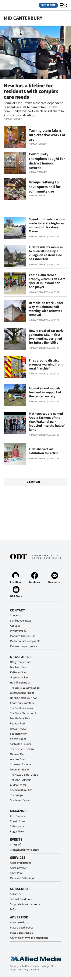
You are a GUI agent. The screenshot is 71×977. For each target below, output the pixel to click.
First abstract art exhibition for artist (43, 451)
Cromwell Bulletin (20, 764)
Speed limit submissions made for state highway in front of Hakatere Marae (47, 225)
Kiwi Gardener (18, 816)
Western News (18, 729)
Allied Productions (20, 863)
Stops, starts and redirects (25, 904)
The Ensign (16, 795)
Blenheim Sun (18, 667)
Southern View (18, 734)
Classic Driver (18, 821)
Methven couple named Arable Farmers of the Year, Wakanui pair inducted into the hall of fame (46, 421)
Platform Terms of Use (22, 636)
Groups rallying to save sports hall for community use (45, 187)
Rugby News (17, 832)
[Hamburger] (63, 5)
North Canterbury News (23, 698)
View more (34, 482)
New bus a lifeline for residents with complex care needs (31, 91)
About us (15, 626)
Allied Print (16, 873)
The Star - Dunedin (20, 780)
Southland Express (20, 800)
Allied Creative (18, 868)
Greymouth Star (19, 678)
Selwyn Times (18, 739)
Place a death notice (21, 928)
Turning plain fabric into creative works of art (47, 135)
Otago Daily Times (20, 662)
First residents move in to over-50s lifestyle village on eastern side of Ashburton (46, 253)
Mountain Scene (19, 770)
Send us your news (20, 621)
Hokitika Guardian (20, 683)
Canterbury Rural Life (22, 703)
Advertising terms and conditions (29, 938)
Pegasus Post (17, 724)
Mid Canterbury (13, 119)
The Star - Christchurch (23, 713)
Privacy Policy (18, 631)
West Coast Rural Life (22, 693)
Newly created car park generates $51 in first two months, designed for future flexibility (46, 336)
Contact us (16, 616)
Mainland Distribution (22, 878)
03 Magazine (17, 826)
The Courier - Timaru (22, 749)
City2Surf (15, 845)
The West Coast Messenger (25, 688)
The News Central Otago (24, 775)
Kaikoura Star (18, 672)
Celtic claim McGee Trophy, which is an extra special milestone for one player (47, 281)
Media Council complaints (25, 641)
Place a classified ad (21, 933)
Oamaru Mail (17, 754)
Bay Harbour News (21, 718)
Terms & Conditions (21, 899)
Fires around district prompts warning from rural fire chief (45, 364)
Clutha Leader (18, 785)
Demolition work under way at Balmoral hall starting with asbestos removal (46, 309)
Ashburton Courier (20, 744)
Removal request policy (23, 646)
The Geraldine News (21, 708)
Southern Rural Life (21, 790)
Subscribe (48, 5)
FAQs (13, 909)
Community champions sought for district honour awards (47, 161)
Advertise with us (19, 923)
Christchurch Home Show (24, 850)
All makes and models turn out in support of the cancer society (45, 392)
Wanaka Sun (17, 759)
